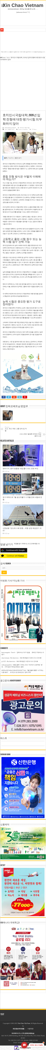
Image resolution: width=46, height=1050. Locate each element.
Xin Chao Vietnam (23, 5)
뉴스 (8, 57)
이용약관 (30, 1029)
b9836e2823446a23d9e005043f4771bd (13, 670)
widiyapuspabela (6, 665)
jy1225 (3, 661)
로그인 (30, 543)
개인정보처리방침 (18, 1029)
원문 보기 (18, 158)
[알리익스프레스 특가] (23, 373)
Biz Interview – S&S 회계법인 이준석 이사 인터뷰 (25, 658)
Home (4, 57)
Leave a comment (23, 129)
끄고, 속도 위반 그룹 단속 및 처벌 (16, 429)
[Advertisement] (23, 85)
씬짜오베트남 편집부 (10, 127)
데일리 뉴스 (11, 129)
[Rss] (23, 1026)
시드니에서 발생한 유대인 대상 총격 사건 (30, 434)
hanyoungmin (5, 652)
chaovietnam (5, 658)
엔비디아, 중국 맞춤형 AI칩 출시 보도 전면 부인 (20, 468)
